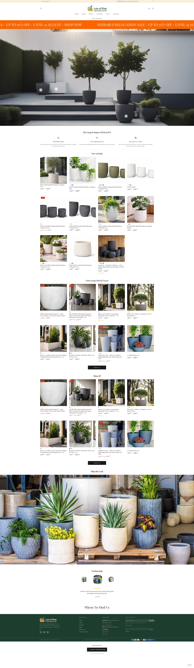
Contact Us (82, 629)
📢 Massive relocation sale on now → (110, 626)
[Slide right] (152, 1)
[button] (41, 8)
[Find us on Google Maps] (47, 632)
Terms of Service (103, 639)
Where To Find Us (97, 607)
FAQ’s (80, 627)
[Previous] (79, 579)
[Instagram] (44, 632)
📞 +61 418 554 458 (97, 18)
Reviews (81, 625)
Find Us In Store (83, 631)
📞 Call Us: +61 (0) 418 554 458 (97, 649)
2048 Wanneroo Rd (107, 622)
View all (97, 367)
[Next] (114, 579)
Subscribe (151, 620)
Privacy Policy (88, 639)
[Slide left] (41, 1)
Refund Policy (95, 639)
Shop (80, 620)
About (80, 622)
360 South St (105, 631)
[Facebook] (40, 632)
